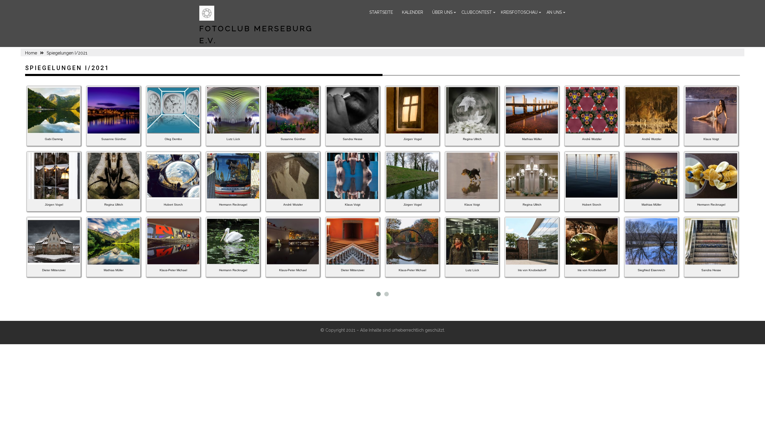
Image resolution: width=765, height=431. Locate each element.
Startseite (381, 12)
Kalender (412, 12)
